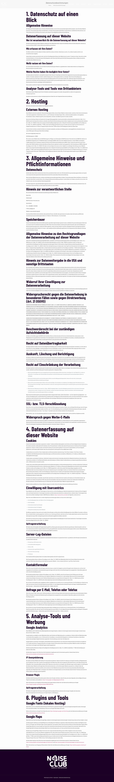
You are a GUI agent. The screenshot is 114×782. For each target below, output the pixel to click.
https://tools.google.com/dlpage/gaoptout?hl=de (53, 679)
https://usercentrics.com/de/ (60, 494)
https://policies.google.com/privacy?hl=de (35, 712)
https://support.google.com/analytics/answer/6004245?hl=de (39, 684)
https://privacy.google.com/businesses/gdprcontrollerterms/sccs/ (69, 742)
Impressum (55, 777)
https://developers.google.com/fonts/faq (59, 711)
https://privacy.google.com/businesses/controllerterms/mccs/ (40, 654)
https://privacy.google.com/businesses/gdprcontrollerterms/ (39, 742)
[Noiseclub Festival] (4, 4)
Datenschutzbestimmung (64, 777)
